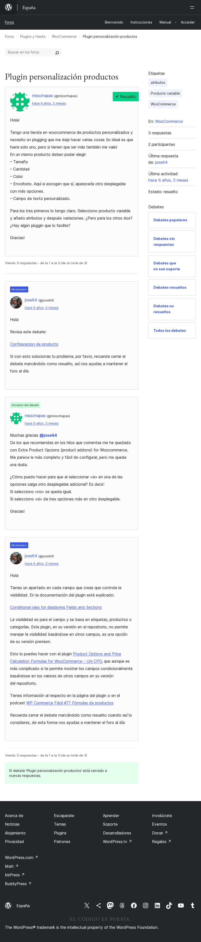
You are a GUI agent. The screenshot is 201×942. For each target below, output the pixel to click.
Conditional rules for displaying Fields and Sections (56, 607)
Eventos (159, 824)
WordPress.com (21, 857)
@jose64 (48, 435)
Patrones (62, 841)
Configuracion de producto (34, 344)
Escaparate (64, 815)
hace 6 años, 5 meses (49, 103)
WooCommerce (64, 36)
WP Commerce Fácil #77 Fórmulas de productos (69, 702)
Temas (60, 824)
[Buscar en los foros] (57, 52)
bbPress (15, 874)
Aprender (111, 815)
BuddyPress (18, 883)
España (23, 905)
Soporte (110, 824)
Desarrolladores (117, 832)
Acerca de (14, 815)
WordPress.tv (117, 841)
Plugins (60, 832)
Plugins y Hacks (33, 36)
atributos (158, 82)
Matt (12, 866)
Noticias (12, 824)
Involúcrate (162, 815)
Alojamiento (15, 832)
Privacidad (14, 841)
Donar (160, 832)
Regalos (161, 841)
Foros (9, 22)
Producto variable (165, 93)
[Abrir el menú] (193, 7)
